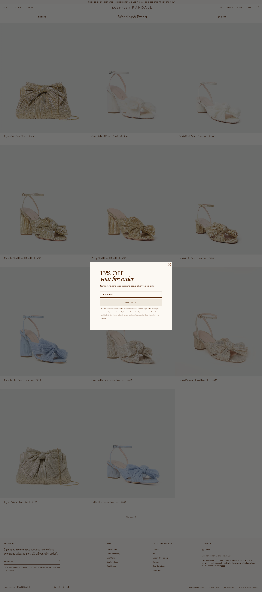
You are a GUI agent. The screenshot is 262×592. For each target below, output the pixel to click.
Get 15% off (131, 302)
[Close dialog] (169, 264)
